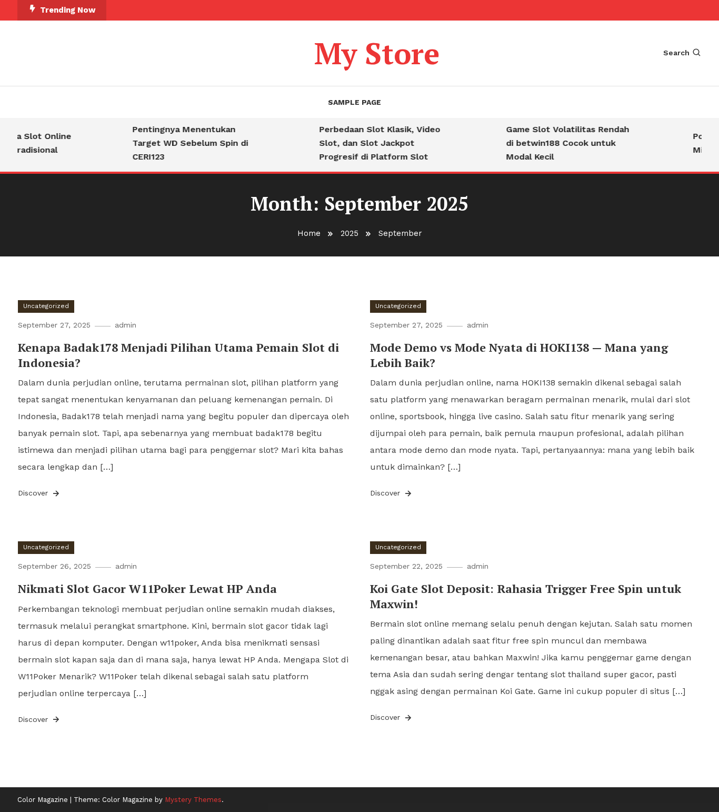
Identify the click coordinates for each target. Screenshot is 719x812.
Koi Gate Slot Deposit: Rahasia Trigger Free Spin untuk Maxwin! (525, 596)
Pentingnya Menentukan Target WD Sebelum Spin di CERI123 (185, 143)
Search (676, 52)
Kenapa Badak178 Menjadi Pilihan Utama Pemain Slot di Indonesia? (178, 355)
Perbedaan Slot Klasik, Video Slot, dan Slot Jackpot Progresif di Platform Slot (374, 143)
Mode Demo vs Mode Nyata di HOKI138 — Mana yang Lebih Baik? (519, 355)
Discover (34, 493)
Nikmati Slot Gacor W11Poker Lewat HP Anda (147, 588)
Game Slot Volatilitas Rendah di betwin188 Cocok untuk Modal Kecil (562, 143)
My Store (377, 53)
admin (125, 325)
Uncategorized (46, 306)
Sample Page (354, 102)
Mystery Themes (193, 800)
